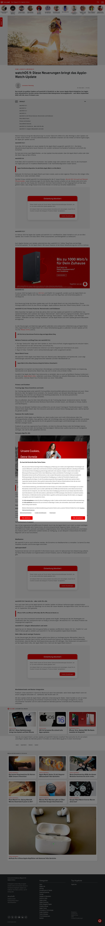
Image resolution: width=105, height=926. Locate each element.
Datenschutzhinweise (26, 512)
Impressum (53, 512)
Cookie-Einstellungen (40, 512)
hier (47, 471)
